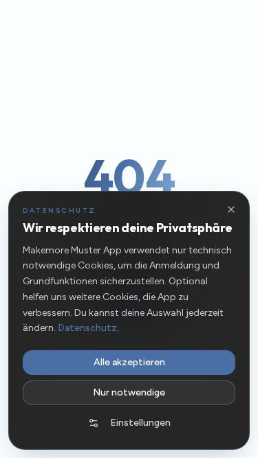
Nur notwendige (129, 392)
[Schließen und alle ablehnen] (231, 209)
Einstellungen (140, 422)
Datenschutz (87, 328)
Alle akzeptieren (129, 362)
